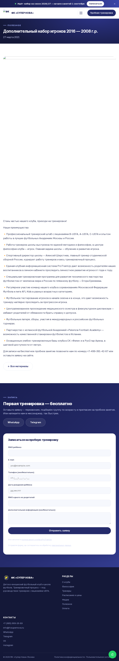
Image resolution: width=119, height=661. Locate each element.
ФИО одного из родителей (21, 497)
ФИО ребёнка (14, 447)
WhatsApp (13, 422)
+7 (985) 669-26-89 (13, 623)
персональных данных (61, 545)
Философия (68, 586)
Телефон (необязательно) (21, 472)
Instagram (8, 645)
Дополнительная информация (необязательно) (31, 510)
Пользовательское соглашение (101, 657)
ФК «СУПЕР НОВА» (22, 12)
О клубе (66, 582)
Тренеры (66, 591)
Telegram (35, 422)
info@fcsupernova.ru (13, 627)
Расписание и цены (72, 595)
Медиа (65, 599)
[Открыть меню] (81, 13)
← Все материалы (18, 366)
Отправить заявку (59, 530)
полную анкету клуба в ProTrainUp (37, 539)
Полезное (14, 25)
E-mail (11, 460)
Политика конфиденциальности (69, 657)
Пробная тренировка (101, 13)
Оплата (65, 608)
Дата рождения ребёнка (20, 485)
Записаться (95, 3)
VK (4, 641)
